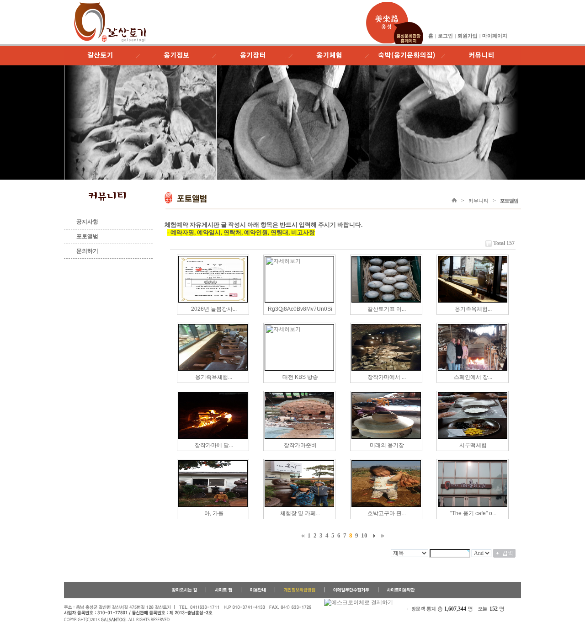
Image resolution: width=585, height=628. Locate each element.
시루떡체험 (473, 445)
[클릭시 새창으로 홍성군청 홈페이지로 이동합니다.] (387, 5)
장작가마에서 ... (386, 377)
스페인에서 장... (473, 377)
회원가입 (467, 35)
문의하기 (87, 251)
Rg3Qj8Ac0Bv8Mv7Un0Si (300, 309)
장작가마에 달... (214, 445)
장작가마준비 (300, 445)
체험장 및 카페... (300, 513)
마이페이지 (494, 35)
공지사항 (87, 221)
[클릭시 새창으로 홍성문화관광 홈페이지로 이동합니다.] (408, 25)
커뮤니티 (478, 200)
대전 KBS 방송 (300, 377)
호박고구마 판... (386, 513)
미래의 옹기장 (387, 445)
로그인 (445, 35)
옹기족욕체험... (473, 309)
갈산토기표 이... (386, 309)
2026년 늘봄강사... (214, 309)
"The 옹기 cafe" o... (473, 513)
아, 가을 (213, 513)
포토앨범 (87, 236)
